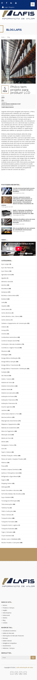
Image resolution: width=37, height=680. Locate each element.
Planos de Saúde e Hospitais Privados (13, 459)
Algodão (4, 278)
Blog (4, 620)
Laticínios (5, 410)
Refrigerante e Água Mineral (10, 476)
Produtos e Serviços (8, 608)
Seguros (5, 480)
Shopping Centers (7, 483)
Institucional (6, 615)
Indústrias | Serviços (9, 648)
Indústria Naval (6, 389)
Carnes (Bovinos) (7, 313)
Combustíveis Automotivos (10, 337)
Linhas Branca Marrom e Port (11, 104)
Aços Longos (6, 264)
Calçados (5, 306)
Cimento (5, 334)
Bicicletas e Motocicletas (10, 295)
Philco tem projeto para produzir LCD (20, 89)
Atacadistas (6, 288)
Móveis (4, 441)
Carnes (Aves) (6, 309)
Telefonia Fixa (6, 508)
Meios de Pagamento (9, 431)
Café (4, 302)
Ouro (3, 448)
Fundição (5, 372)
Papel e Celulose (7, 452)
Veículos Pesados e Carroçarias (11, 542)
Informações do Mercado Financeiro (13, 636)
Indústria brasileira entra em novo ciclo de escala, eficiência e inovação (24, 220)
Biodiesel (5, 299)
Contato (5, 623)
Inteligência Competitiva (10, 643)
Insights (5, 610)
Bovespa (5, 638)
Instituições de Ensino (9, 396)
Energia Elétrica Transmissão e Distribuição (15, 368)
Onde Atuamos (7, 613)
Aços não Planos (7, 267)
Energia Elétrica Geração (9, 361)
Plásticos (5, 462)
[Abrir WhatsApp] (4, 675)
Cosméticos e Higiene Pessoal (11, 348)
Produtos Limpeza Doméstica (11, 469)
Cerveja (5, 330)
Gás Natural (6, 375)
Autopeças (5, 292)
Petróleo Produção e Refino (10, 455)
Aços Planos (6, 271)
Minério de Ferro (7, 438)
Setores (5, 605)
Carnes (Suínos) (6, 320)
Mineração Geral (7, 435)
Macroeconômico (7, 417)
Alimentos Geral (7, 281)
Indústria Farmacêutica (9, 386)
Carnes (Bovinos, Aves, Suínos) (11, 316)
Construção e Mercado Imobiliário (12, 344)
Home (3, 37)
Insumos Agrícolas (8, 407)
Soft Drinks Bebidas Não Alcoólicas (13, 494)
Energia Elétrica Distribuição (10, 358)
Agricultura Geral (7, 274)
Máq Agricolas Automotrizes (11, 421)
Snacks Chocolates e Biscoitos (11, 490)
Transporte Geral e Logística (10, 525)
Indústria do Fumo (7, 382)
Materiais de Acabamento (10, 428)
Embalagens (6, 354)
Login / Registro (9, 7)
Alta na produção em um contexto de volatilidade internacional (24, 229)
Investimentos (7, 646)
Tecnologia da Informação (10, 501)
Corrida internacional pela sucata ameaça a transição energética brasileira (23, 189)
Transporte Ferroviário (9, 522)
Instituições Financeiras (9, 400)
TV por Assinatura (7, 535)
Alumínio (5, 285)
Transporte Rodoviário (9, 528)
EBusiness (5, 351)
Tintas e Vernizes (7, 515)
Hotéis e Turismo (7, 379)
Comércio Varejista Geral (10, 341)
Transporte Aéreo (7, 518)
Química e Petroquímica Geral (11, 473)
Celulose (4, 327)
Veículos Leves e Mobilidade (10, 539)
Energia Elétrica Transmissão (10, 365)
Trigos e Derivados (8, 532)
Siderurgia (5, 487)
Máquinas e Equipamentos (10, 424)
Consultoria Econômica (9, 631)
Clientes (5, 618)
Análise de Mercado (8, 633)
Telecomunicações (8, 504)
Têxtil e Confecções (8, 511)
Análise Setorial (7, 641)
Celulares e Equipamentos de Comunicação (15, 323)
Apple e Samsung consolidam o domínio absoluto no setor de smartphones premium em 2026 (23, 211)
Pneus (4, 466)
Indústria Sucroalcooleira (9, 393)
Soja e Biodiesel (7, 497)
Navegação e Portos (8, 445)
